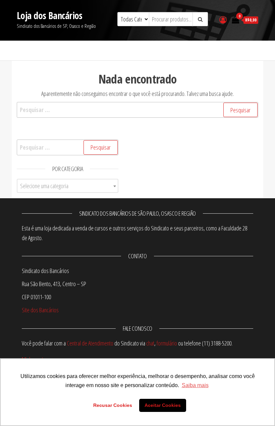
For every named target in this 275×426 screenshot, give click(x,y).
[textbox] (67, 185)
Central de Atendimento (90, 343)
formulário (167, 343)
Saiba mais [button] (195, 385)
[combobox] (67, 186)
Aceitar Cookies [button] (163, 405)
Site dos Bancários (40, 310)
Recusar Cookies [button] (112, 405)
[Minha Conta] (223, 19)
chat (150, 343)
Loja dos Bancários (49, 15)
